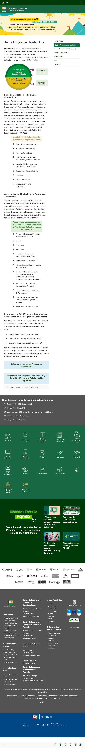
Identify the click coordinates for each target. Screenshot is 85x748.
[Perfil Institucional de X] (70, 745)
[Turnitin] (54, 582)
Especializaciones (53, 611)
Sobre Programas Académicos (66, 45)
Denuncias (51, 640)
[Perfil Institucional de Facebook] (60, 745)
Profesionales (52, 609)
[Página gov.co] (6, 2)
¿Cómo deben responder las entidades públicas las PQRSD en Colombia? (52, 522)
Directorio (57, 64)
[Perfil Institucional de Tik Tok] (75, 745)
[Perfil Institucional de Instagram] (65, 745)
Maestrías (50, 614)
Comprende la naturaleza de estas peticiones (70, 519)
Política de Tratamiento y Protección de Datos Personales (39, 689)
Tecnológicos (51, 606)
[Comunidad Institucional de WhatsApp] (55, 745)
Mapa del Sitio (42, 692)
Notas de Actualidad (61, 53)
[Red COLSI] (67, 582)
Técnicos (50, 604)
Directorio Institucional (54, 633)
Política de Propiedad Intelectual (69, 689)
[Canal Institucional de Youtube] (80, 745)
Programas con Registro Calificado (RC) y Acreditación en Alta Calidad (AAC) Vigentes (27, 378)
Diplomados (51, 621)
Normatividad (58, 57)
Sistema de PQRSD (53, 643)
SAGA (56, 60)
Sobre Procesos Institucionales (65, 49)
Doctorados (51, 616)
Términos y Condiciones (12, 689)
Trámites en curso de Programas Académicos (26, 365)
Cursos (50, 618)
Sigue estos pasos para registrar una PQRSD (71, 545)
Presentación (58, 41)
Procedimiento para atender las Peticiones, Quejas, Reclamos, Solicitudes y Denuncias (23, 530)
